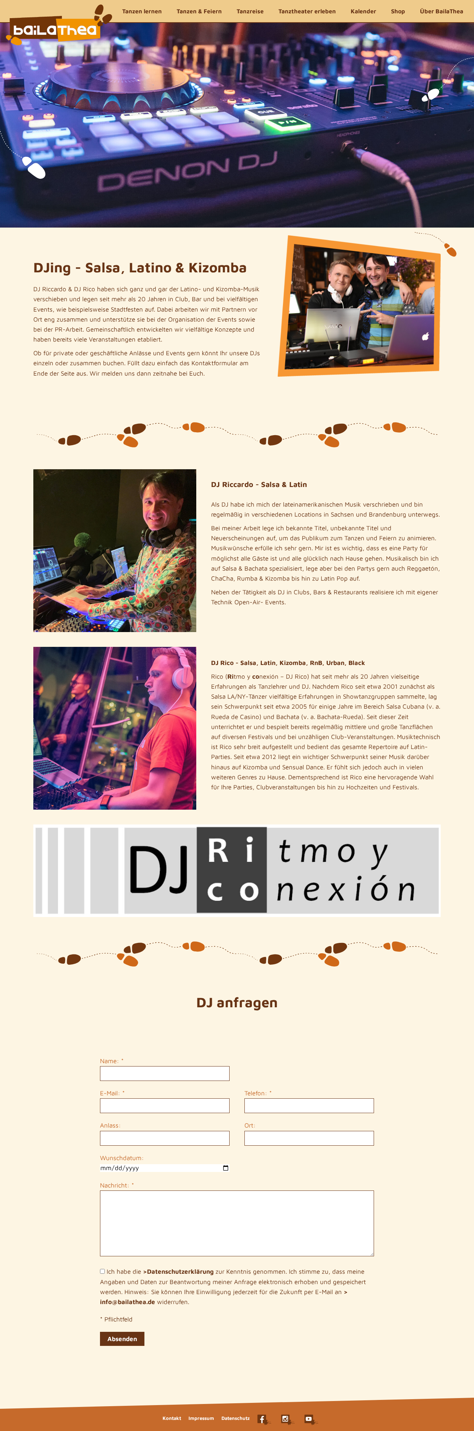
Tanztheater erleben (307, 11)
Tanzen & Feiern (199, 11)
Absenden (122, 1339)
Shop (398, 11)
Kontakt (172, 1418)
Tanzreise (250, 11)
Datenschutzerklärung (180, 1271)
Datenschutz (235, 1418)
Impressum (201, 1418)
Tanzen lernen (142, 11)
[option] (237, 125)
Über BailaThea (441, 11)
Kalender (363, 11)
